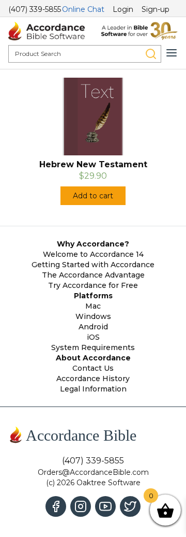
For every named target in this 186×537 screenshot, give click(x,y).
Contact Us (93, 368)
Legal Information (93, 389)
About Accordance (93, 357)
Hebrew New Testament (93, 164)
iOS (93, 337)
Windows (93, 316)
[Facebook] (55, 506)
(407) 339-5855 (34, 9)
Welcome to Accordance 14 (93, 254)
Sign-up (155, 9)
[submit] (151, 54)
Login (123, 9)
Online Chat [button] (83, 9)
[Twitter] (130, 506)
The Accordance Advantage (93, 275)
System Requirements (93, 347)
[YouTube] (105, 506)
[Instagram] (80, 506)
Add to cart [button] (93, 195)
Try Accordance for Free (93, 285)
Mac (93, 306)
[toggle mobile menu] (171, 53)
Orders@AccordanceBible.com (93, 472)
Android (93, 326)
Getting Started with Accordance (93, 264)
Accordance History (93, 378)
